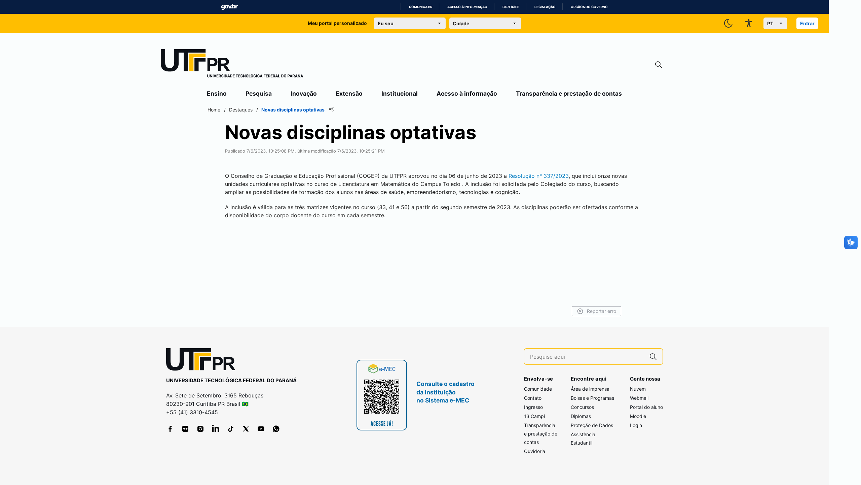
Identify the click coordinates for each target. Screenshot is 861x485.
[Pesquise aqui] (653, 356)
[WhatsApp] (276, 429)
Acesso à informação (467, 7)
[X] (246, 429)
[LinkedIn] (216, 429)
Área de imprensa (590, 389)
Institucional (399, 93)
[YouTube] (261, 429)
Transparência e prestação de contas (569, 93)
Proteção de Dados (592, 425)
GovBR (229, 7)
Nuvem (638, 389)
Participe (510, 7)
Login (636, 425)
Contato (532, 398)
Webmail (639, 398)
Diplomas (581, 416)
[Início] (232, 64)
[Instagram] (200, 429)
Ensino (217, 93)
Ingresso (533, 407)
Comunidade (538, 389)
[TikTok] (231, 429)
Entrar (807, 23)
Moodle (638, 416)
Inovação (304, 93)
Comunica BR (420, 7)
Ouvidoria (534, 451)
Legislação (545, 7)
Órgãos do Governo (589, 7)
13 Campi (534, 416)
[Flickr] (185, 429)
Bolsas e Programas (592, 398)
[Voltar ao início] (203, 361)
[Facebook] (170, 429)
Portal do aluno (646, 407)
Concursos (582, 407)
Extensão (349, 93)
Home (214, 109)
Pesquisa (259, 93)
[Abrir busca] (658, 64)
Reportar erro (601, 311)
